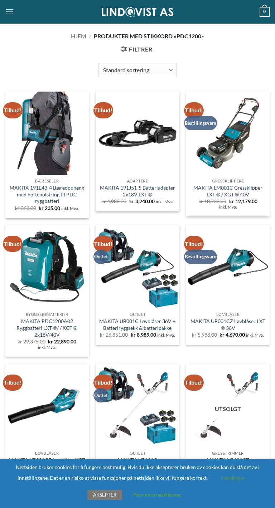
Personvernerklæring (156, 495)
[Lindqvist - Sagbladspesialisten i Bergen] (137, 12)
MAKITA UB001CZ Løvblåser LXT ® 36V (227, 324)
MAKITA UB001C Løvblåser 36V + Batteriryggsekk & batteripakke (137, 324)
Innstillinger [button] (233, 478)
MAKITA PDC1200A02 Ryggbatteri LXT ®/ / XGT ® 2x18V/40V (46, 327)
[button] (9, 11)
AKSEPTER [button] (104, 495)
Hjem (78, 36)
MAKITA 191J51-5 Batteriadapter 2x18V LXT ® (137, 191)
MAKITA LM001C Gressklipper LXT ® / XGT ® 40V (227, 191)
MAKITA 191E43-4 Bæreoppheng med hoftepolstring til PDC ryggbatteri (47, 194)
